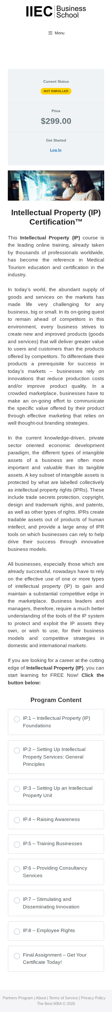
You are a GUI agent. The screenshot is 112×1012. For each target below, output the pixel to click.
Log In (55, 150)
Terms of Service (63, 998)
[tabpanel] (56, 428)
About (41, 998)
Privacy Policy (93, 998)
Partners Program (18, 998)
